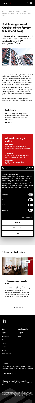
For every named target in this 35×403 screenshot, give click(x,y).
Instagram (20, 332)
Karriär (4, 346)
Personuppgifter (6, 353)
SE (24, 3)
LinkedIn (20, 336)
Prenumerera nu (8, 373)
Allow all (17, 222)
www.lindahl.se (20, 393)
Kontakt (4, 350)
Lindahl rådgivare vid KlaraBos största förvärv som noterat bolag (16, 13)
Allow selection (17, 228)
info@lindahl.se (22, 381)
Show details (26, 217)
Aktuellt (10, 11)
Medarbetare (5, 336)
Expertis (4, 332)
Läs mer (7, 122)
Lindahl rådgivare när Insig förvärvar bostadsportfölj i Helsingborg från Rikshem (17, 147)
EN (27, 3)
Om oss (4, 343)
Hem (3, 11)
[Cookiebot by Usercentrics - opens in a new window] (25, 168)
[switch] (30, 199)
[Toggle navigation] (31, 3)
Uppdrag (17, 11)
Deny (17, 233)
